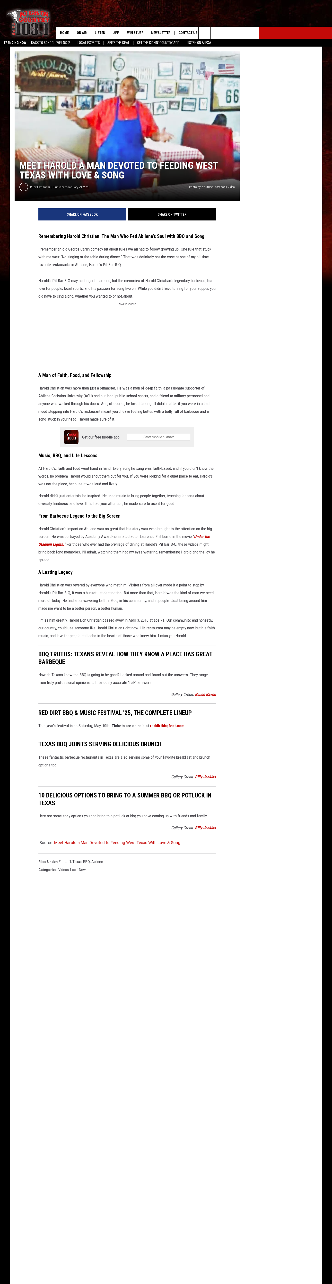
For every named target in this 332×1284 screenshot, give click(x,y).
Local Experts (89, 43)
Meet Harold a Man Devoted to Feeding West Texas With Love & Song (117, 842)
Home (64, 33)
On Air (82, 33)
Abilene (97, 862)
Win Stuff (135, 33)
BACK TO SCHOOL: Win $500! (50, 43)
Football (65, 862)
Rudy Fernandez (40, 187)
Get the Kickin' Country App (158, 43)
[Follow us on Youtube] (253, 33)
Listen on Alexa (199, 43)
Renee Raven (205, 694)
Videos (63, 870)
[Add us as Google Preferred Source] (217, 33)
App (116, 33)
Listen (100, 33)
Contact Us (188, 33)
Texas (77, 862)
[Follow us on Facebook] (229, 33)
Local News (78, 870)
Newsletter (161, 33)
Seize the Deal (118, 43)
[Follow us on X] (241, 33)
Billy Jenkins (205, 776)
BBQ (86, 862)
